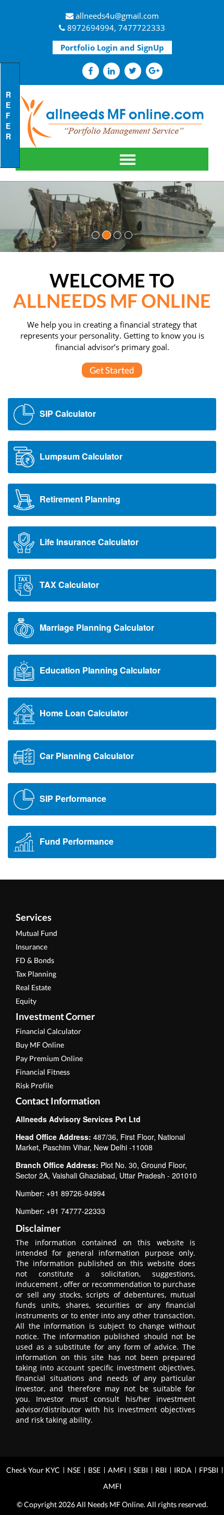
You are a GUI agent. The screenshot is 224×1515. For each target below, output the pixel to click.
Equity (26, 1000)
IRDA (183, 1469)
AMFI (117, 1469)
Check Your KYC (33, 1469)
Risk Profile (34, 1085)
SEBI (140, 1469)
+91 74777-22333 (75, 1211)
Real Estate (33, 987)
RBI (161, 1469)
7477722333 (141, 27)
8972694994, (91, 27)
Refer (8, 115)
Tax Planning (36, 973)
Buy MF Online (40, 1044)
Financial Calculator (48, 1031)
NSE (74, 1469)
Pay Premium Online (49, 1058)
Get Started (112, 370)
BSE (94, 1469)
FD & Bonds (35, 960)
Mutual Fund (36, 933)
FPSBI (208, 1469)
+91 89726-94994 (75, 1193)
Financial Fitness (43, 1071)
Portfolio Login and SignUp (112, 47)
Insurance (31, 946)
